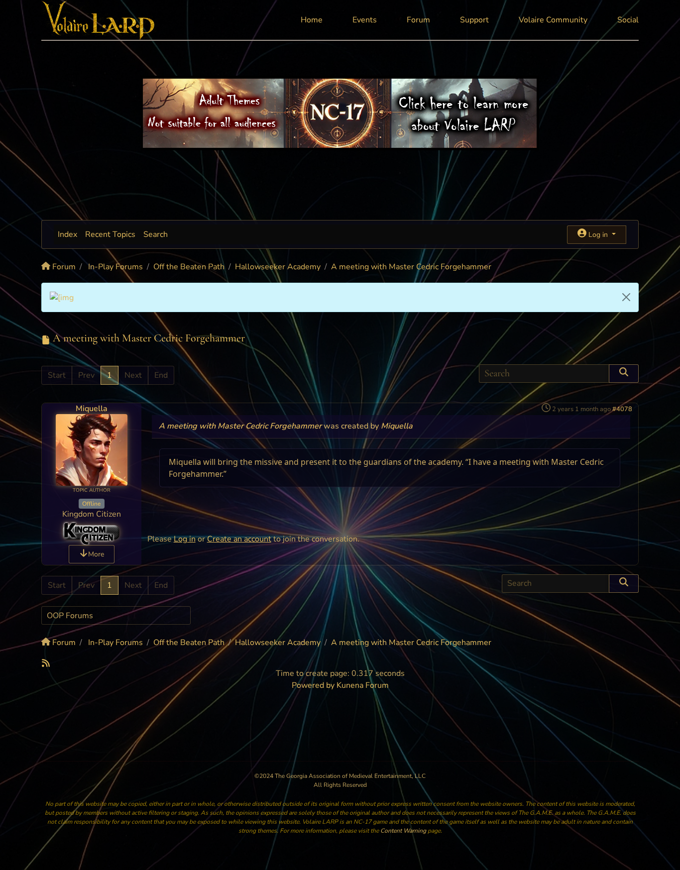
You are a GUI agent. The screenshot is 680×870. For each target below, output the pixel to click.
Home (312, 19)
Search (155, 234)
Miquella (92, 408)
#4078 (622, 409)
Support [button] (474, 19)
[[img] (62, 297)
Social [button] (628, 19)
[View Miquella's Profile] (91, 449)
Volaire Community (553, 19)
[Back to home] (98, 20)
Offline (91, 504)
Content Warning (403, 831)
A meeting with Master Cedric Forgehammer (240, 426)
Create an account (239, 539)
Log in (185, 539)
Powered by (313, 685)
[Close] (626, 297)
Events (364, 19)
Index (67, 234)
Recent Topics (110, 234)
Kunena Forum (363, 685)
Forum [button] (418, 19)
